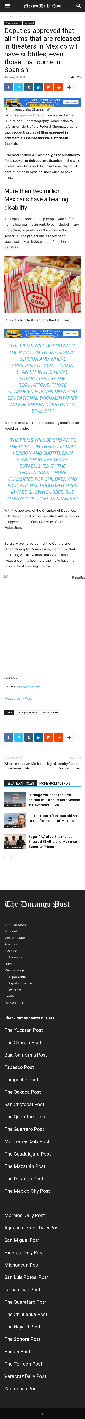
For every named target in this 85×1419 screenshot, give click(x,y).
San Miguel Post (22, 1240)
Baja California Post (25, 1055)
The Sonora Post (22, 1339)
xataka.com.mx (28, 687)
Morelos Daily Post (24, 1215)
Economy (15, 957)
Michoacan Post (22, 1265)
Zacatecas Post (21, 1388)
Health (9, 996)
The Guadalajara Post (27, 1154)
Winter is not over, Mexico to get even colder (23, 766)
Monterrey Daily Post (26, 1141)
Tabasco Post (19, 1067)
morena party (50, 712)
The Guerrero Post (24, 1129)
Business (10, 951)
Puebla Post (17, 1351)
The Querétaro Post (25, 1117)
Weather (15, 990)
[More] (69, 87)
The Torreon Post (23, 1364)
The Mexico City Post (27, 1191)
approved (26, 115)
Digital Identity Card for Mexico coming (64, 766)
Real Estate (12, 944)
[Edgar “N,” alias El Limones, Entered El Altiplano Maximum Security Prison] (15, 841)
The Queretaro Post (25, 1302)
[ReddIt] (58, 87)
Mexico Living (14, 970)
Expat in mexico (20, 983)
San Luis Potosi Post (26, 1277)
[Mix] (48, 87)
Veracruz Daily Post (25, 1376)
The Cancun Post (22, 1042)
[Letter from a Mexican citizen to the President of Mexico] (15, 820)
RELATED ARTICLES (20, 783)
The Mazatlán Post (24, 1166)
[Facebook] (8, 87)
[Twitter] (18, 87)
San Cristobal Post (24, 1104)
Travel (8, 964)
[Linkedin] (38, 87)
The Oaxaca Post (22, 1092)
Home (8, 16)
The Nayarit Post (22, 1327)
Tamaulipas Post (22, 1289)
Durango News (13, 805)
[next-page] (14, 857)
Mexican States (15, 938)
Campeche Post (21, 1079)
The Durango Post (23, 1178)
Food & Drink (13, 1003)
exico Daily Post (19, 698)
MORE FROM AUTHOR (54, 783)
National (29, 23)
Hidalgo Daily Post (24, 1252)
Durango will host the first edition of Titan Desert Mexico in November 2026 (54, 800)
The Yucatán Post (23, 1030)
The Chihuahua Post (25, 1314)
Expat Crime (18, 977)
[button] (7, 6)
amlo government (27, 712)
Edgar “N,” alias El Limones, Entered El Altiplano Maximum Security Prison (53, 841)
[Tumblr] (28, 87)
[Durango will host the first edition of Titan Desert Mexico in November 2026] (15, 799)
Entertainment (24, 16)
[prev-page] (7, 857)
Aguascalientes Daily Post (32, 1227)
